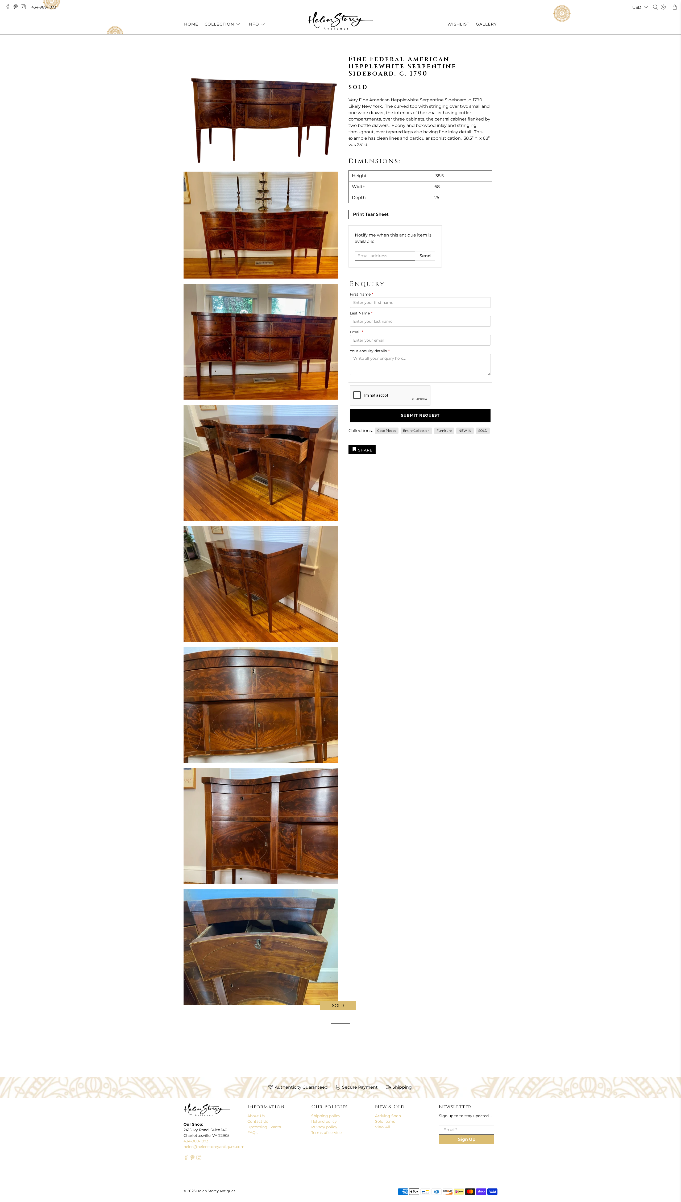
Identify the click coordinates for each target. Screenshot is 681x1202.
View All (382, 1127)
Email (356, 332)
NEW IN (465, 431)
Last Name (361, 313)
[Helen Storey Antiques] (340, 21)
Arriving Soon (388, 1115)
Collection (219, 24)
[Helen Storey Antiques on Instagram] (24, 8)
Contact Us (257, 1121)
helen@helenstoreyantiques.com (214, 1146)
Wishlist (458, 24)
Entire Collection (416, 431)
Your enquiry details (369, 351)
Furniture (444, 431)
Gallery (486, 24)
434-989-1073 (43, 7)
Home (191, 24)
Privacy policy (324, 1127)
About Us (256, 1115)
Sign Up (466, 1139)
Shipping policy (325, 1115)
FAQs (252, 1132)
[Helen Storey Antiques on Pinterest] (17, 8)
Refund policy (324, 1121)
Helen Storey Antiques (215, 1191)
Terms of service (326, 1132)
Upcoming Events (264, 1127)
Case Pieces (386, 431)
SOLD (482, 431)
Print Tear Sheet (371, 214)
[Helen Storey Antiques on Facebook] (9, 8)
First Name (361, 294)
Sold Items (385, 1121)
